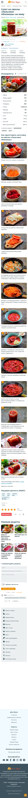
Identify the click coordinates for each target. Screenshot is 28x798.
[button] (25, 795)
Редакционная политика (14, 717)
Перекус (3, 505)
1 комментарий (6, 41)
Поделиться (22, 41)
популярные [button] (19, 592)
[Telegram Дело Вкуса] (24, 760)
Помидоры (4, 130)
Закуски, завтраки (10, 631)
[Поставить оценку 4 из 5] (11, 509)
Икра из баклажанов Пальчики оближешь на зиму (6, 538)
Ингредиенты (4, 48)
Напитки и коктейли (11, 645)
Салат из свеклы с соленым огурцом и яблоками (20, 555)
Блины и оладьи (10, 610)
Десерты (7, 655)
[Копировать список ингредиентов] (15, 74)
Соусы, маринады (10, 648)
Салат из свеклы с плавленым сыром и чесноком (7, 555)
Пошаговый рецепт (13, 48)
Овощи (7, 641)
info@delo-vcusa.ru (16, 786)
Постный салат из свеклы (21, 535)
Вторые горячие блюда (12, 621)
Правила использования (14, 793)
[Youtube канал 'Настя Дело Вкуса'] (7, 760)
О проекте (14, 715)
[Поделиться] (20, 514)
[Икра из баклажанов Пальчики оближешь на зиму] (7, 528)
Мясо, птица (8, 628)
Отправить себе (22, 73)
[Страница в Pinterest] (21, 760)
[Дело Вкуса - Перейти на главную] (14, 768)
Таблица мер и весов (14, 752)
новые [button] (8, 592)
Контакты (14, 720)
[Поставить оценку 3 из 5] (8, 509)
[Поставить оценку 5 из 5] (14, 509)
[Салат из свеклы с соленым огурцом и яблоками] (21, 547)
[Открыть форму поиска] (26, 2)
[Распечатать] (23, 514)
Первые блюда (9, 617)
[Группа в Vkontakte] (14, 760)
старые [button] (13, 592)
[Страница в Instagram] (17, 760)
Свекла (10, 130)
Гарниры (7, 652)
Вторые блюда (14, 730)
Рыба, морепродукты (11, 638)
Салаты (7, 614)
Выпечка (7, 624)
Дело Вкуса (14, 2)
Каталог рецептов (14, 744)
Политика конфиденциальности (14, 791)
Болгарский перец (17, 128)
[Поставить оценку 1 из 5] (2, 509)
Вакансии (14, 722)
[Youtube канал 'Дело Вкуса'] (4, 760)
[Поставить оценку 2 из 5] (5, 509)
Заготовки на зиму (10, 659)
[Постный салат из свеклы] (21, 528)
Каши (7, 635)
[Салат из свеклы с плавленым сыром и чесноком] (7, 547)
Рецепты (14, 727)
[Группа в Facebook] (10, 760)
